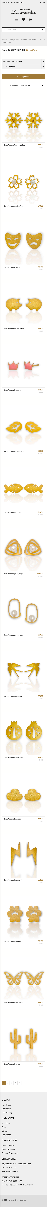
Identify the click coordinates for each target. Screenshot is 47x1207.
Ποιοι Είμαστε (7, 1105)
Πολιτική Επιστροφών (10, 1153)
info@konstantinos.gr (18, 2)
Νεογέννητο (6, 1135)
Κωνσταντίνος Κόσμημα (17, 1200)
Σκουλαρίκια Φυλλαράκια (14, 451)
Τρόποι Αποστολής (9, 1145)
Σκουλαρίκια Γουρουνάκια (14, 329)
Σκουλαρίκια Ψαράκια (12, 512)
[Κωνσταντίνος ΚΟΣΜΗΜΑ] (23, 11)
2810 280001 (5, 2)
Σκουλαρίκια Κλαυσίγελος (14, 267)
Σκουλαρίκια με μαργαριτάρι (14, 574)
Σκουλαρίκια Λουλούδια (13, 206)
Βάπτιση (5, 1131)
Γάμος (4, 1127)
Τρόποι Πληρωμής (9, 1149)
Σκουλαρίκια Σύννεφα (12, 819)
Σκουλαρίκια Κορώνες (12, 390)
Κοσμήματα (14, 40)
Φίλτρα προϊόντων (23, 76)
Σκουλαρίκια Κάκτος (12, 1064)
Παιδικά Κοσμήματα (28, 40)
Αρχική (4, 40)
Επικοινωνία (6, 1109)
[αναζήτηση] (42, 29)
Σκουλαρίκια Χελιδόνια (13, 696)
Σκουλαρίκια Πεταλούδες (13, 1003)
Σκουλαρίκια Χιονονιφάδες (14, 145)
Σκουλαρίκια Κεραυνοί (12, 880)
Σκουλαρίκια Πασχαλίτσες (14, 758)
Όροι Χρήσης (7, 1113)
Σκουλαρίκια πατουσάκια (13, 941)
